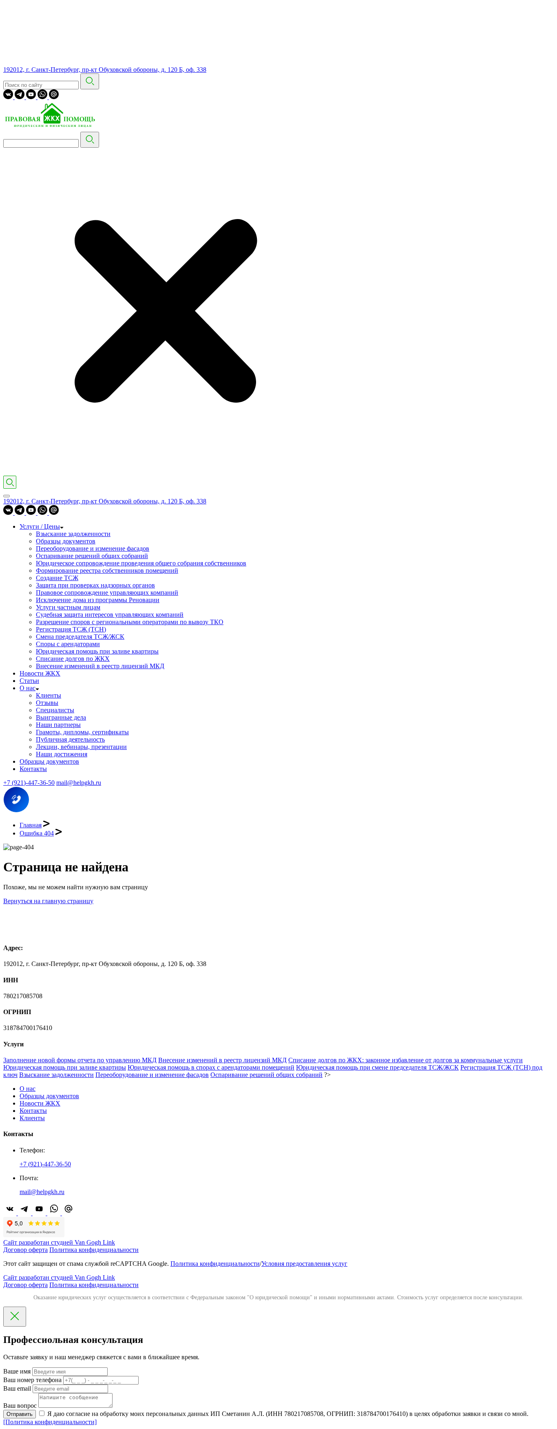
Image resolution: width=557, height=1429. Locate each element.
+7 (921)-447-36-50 (29, 782)
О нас (27, 688)
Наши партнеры (58, 724)
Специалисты (55, 710)
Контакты (33, 768)
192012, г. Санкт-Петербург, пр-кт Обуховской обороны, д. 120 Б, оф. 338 (104, 69)
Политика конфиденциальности (94, 1249)
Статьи (29, 680)
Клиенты (48, 695)
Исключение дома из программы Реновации (97, 599)
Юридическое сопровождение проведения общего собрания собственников (141, 563)
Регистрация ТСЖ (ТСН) (71, 629)
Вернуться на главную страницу (48, 900)
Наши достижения (61, 754)
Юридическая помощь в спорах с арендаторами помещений (211, 1067)
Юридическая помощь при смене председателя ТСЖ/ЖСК (377, 1067)
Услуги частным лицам (68, 607)
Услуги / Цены (40, 526)
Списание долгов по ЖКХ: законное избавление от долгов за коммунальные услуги (405, 1060)
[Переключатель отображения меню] (6, 496)
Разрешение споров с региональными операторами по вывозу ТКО (129, 621)
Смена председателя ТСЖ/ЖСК (80, 636)
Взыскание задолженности (73, 533)
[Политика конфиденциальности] (50, 1421)
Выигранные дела (61, 717)
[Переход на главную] (52, 127)
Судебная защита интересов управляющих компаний (109, 614)
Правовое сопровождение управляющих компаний (107, 592)
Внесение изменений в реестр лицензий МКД (100, 665)
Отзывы (47, 702)
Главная (31, 825)
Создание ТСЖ (57, 577)
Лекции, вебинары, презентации (81, 746)
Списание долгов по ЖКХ (73, 658)
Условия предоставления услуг (304, 1263)
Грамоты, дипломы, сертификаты (82, 732)
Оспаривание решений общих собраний (92, 555)
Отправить (20, 1414)
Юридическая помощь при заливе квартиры (97, 651)
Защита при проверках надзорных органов (95, 585)
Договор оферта (25, 1249)
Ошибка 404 (37, 833)
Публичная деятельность (70, 739)
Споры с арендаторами (68, 643)
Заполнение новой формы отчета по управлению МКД (80, 1060)
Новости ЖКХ (40, 673)
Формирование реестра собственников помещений (107, 570)
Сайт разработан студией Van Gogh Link (59, 1242)
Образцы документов (65, 541)
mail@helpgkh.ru (78, 782)
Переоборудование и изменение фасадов (92, 548)
